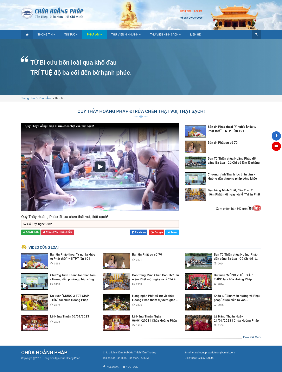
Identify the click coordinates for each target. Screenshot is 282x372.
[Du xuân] (223, 281)
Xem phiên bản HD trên (232, 209)
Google (159, 232)
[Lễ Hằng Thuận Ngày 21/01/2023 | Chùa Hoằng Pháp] (223, 323)
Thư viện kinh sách (164, 34)
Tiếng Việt (185, 10)
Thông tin (45, 34)
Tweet (174, 232)
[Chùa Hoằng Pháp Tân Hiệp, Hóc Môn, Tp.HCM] (141, 12)
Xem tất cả (251, 337)
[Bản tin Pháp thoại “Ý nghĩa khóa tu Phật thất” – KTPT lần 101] (223, 131)
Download (32, 232)
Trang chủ (28, 98)
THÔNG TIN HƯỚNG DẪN (59, 232)
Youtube (132, 366)
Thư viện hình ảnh (124, 34)
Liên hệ (195, 34)
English (198, 11)
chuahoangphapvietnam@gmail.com (213, 352)
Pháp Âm (93, 34)
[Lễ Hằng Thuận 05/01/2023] (59, 323)
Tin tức (69, 34)
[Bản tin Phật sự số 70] (223, 147)
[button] (256, 34)
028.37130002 (206, 357)
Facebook (140, 232)
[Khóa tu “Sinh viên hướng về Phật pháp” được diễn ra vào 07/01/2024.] (223, 302)
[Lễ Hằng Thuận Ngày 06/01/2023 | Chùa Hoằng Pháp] (141, 323)
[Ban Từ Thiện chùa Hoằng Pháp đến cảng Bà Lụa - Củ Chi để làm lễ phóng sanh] (223, 162)
